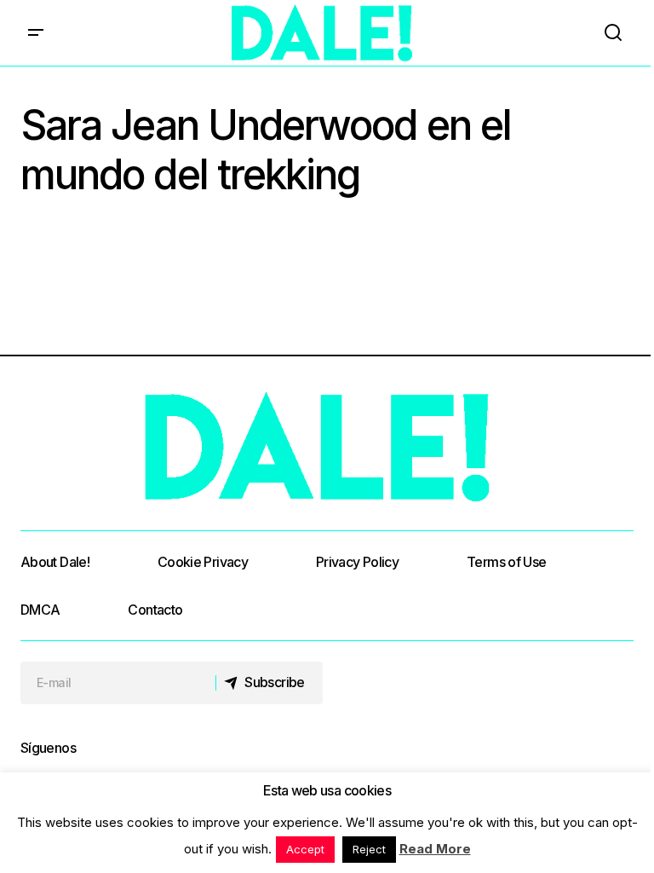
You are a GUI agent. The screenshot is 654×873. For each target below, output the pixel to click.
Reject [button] (369, 849)
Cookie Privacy (203, 561)
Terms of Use (506, 561)
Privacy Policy (357, 561)
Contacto (155, 609)
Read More (435, 849)
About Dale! (54, 561)
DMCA (40, 609)
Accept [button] (305, 849)
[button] (35, 33)
